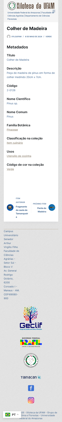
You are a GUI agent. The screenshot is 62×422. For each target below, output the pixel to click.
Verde (49, 36)
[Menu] (54, 11)
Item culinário (15, 142)
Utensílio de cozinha (19, 156)
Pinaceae (12, 129)
